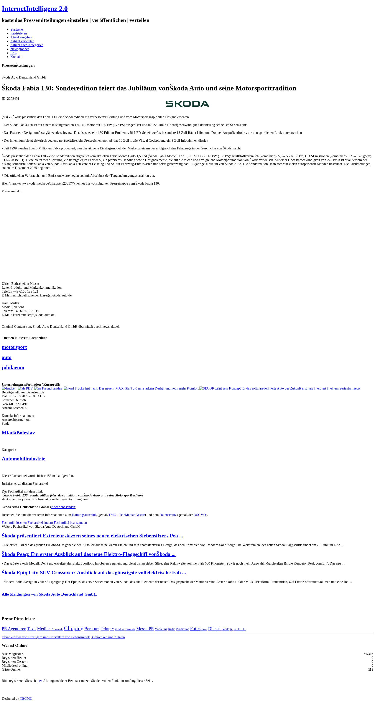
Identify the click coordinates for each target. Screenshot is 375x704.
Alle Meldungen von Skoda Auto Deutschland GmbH (49, 594)
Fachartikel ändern (41, 522)
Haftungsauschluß (84, 515)
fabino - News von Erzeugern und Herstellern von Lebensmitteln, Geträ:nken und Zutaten (63, 637)
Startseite (16, 29)
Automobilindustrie (23, 459)
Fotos (195, 628)
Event (204, 629)
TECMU (26, 698)
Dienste (215, 628)
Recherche (240, 629)
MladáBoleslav (18, 432)
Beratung (92, 628)
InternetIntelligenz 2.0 (35, 8)
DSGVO (200, 515)
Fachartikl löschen (15, 522)
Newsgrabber (19, 49)
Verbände (120, 629)
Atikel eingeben (21, 37)
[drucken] (9, 388)
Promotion (182, 629)
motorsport (14, 347)
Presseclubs (130, 629)
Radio (171, 629)
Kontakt (15, 57)
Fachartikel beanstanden (70, 522)
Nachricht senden (63, 507)
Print (105, 628)
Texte (31, 628)
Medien (44, 628)
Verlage (227, 629)
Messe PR (145, 628)
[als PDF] (25, 388)
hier (39, 681)
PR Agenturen (14, 628)
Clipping (74, 628)
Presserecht (57, 629)
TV (112, 629)
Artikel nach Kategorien (26, 45)
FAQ (13, 53)
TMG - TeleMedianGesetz (127, 515)
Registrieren (18, 33)
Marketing (161, 629)
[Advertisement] (67, 237)
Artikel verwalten (22, 41)
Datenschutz (168, 515)
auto (7, 357)
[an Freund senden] (48, 388)
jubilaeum (13, 367)
